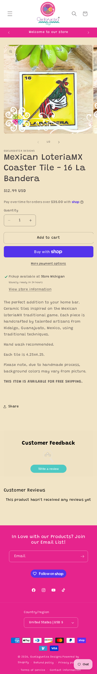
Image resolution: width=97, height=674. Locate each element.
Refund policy (44, 662)
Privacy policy (68, 662)
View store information (30, 289)
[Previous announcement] (9, 32)
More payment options (48, 263)
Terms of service (33, 670)
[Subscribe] (82, 556)
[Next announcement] (88, 32)
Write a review (48, 469)
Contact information (65, 670)
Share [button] (13, 406)
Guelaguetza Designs (46, 657)
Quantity (11, 210)
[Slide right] (59, 142)
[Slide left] (38, 142)
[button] (10, 13)
